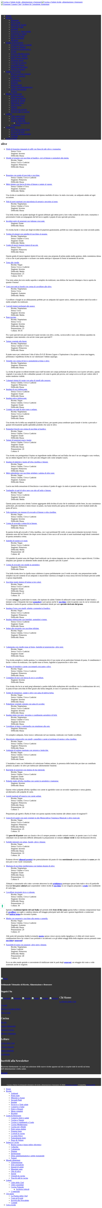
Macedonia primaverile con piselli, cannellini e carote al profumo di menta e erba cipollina (41, 739)
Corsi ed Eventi (18, 132)
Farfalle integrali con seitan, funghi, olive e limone (26, 842)
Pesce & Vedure (18, 69)
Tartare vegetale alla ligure (16, 341)
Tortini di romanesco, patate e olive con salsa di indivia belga (30, 693)
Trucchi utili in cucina (20, 112)
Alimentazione (17, 96)
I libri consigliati (18, 118)
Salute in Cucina (13, 72)
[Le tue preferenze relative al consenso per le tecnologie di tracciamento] (2, 906)
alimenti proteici (25, 859)
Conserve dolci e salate (21, 45)
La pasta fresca (17, 65)
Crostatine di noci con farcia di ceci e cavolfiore (25, 678)
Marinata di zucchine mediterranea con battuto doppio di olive (30, 866)
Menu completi (17, 38)
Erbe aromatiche (18, 98)
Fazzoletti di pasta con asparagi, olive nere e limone (26, 945)
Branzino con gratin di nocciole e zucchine (23, 175)
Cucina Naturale (18, 121)
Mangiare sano (17, 103)
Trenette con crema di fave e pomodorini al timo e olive (28, 361)
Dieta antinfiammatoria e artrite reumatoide (21, 88)
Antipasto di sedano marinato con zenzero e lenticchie (27, 750)
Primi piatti (15, 23)
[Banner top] (25, 4)
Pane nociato (11, 317)
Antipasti (15, 20)
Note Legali (5, 1013)
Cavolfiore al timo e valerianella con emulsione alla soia (28, 726)
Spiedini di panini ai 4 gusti (17, 541)
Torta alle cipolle (13, 262)
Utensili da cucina (19, 110)
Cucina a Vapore (18, 47)
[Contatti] (7, 9)
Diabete (14, 83)
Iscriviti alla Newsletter (21, 134)
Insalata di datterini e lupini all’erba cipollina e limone (27, 462)
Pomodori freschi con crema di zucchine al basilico (26, 429)
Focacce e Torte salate (21, 31)
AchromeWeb (90, 1085)
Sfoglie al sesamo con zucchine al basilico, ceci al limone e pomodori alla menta (37, 158)
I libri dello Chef (18, 116)
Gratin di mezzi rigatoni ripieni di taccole (22, 245)
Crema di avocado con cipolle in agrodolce (23, 565)
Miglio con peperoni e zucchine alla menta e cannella (27, 918)
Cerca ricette (11, 138)
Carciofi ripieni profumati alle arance (20, 306)
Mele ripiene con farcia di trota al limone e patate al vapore (29, 184)
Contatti (14, 136)
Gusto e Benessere (8, 1026)
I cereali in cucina (18, 63)
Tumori (14, 92)
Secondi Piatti (17, 27)
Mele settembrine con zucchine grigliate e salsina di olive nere (30, 473)
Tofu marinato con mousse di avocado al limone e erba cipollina (31, 512)
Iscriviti (4, 1073)
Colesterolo (16, 81)
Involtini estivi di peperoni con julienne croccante (25, 221)
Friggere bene (17, 60)
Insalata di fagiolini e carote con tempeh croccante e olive (28, 666)
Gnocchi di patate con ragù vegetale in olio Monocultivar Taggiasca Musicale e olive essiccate (43, 818)
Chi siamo (10, 127)
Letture (9, 114)
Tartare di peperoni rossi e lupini (19, 440)
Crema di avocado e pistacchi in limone (21, 523)
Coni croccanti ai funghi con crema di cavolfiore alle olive (29, 286)
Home (8, 16)
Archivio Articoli (23, 123)
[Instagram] (12, 9)
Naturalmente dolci (19, 67)
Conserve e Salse (19, 34)
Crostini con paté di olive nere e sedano (21, 409)
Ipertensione (16, 85)
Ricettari (14, 40)
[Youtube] (14, 9)
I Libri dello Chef (8, 1043)
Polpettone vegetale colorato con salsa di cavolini (25, 704)
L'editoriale (16, 125)
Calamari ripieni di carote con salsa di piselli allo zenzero (28, 380)
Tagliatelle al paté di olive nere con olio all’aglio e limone (28, 490)
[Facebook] (9, 9)
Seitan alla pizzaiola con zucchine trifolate (22, 628)
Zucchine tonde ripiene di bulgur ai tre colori (23, 582)
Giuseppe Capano (71, 1085)
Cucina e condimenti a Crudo (22, 1122)
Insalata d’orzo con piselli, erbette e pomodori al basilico (28, 608)
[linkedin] (17, 9)
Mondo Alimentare (8, 1033)
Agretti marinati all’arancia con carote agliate (24, 796)
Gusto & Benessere (14, 43)
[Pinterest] (19, 9)
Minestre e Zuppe (18, 25)
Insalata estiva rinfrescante (16, 398)
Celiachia (15, 78)
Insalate (14, 29)
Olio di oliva (16, 105)
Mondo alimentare (14, 94)
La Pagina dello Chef (20, 130)
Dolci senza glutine (19, 58)
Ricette (9, 18)
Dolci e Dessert (18, 36)
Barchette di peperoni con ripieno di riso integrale (25, 770)
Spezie (14, 107)
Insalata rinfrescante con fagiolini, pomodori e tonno (26, 619)
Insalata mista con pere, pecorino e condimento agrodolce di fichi (31, 715)
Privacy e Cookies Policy (11, 1009)
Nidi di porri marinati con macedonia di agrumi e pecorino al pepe (32, 202)
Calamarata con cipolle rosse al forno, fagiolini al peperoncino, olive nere (35, 647)
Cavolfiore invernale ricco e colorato (20, 892)
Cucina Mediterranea (20, 54)
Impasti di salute (18, 101)
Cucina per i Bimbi (19, 56)
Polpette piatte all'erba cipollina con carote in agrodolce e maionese (32, 781)
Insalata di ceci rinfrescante (17, 389)
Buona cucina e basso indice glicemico (21, 75)
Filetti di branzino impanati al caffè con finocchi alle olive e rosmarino (33, 149)
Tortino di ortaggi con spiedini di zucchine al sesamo (27, 234)
